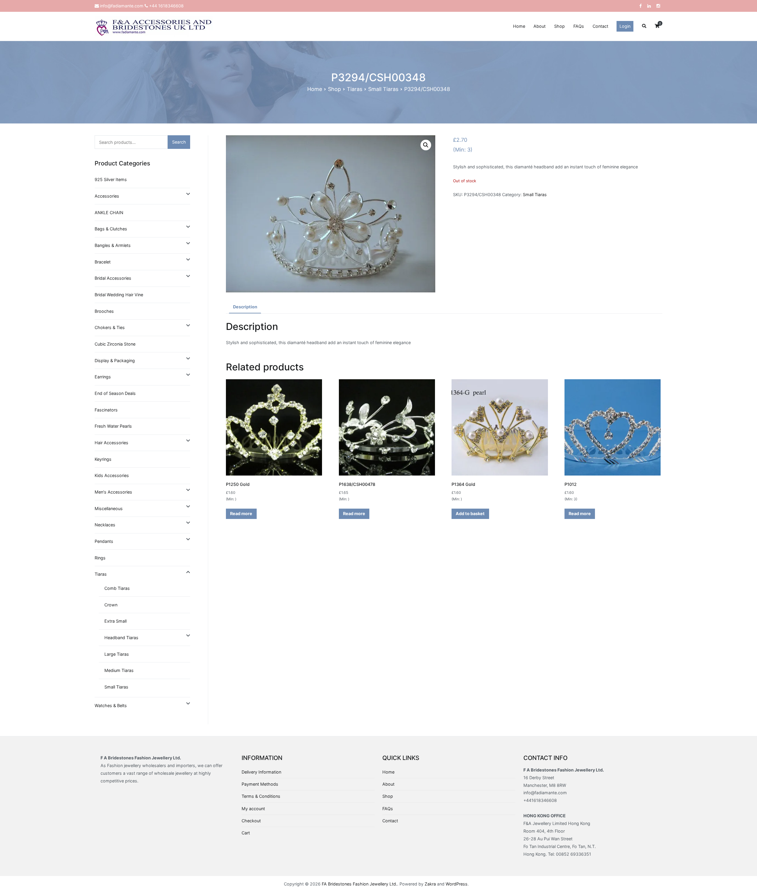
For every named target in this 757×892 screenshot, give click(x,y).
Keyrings (103, 459)
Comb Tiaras (117, 588)
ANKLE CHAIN (109, 212)
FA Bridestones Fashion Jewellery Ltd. (359, 883)
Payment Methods (260, 784)
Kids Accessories (112, 475)
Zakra (430, 883)
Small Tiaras (383, 89)
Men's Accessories (113, 491)
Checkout (251, 820)
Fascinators (106, 409)
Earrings (103, 376)
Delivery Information (261, 771)
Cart (246, 832)
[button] (425, 145)
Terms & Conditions (261, 796)
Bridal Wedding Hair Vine (119, 294)
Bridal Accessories (113, 278)
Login (624, 26)
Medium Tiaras (119, 670)
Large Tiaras (116, 654)
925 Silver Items (111, 179)
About (539, 26)
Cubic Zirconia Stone (115, 343)
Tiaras (354, 89)
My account (253, 808)
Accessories (107, 195)
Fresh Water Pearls (113, 426)
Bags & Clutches (111, 228)
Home (519, 26)
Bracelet (103, 261)
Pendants (104, 541)
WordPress (457, 883)
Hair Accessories (111, 442)
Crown (110, 604)
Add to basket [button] (470, 513)
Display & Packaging (115, 360)
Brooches (104, 311)
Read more (241, 513)
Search (179, 141)
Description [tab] (245, 306)
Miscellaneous (109, 508)
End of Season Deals (115, 393)
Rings (100, 557)
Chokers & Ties (110, 327)
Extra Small (115, 621)
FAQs (578, 26)
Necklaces (105, 524)
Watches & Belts (111, 705)
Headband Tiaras (121, 637)
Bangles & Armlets (113, 245)
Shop (559, 26)
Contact (600, 26)
